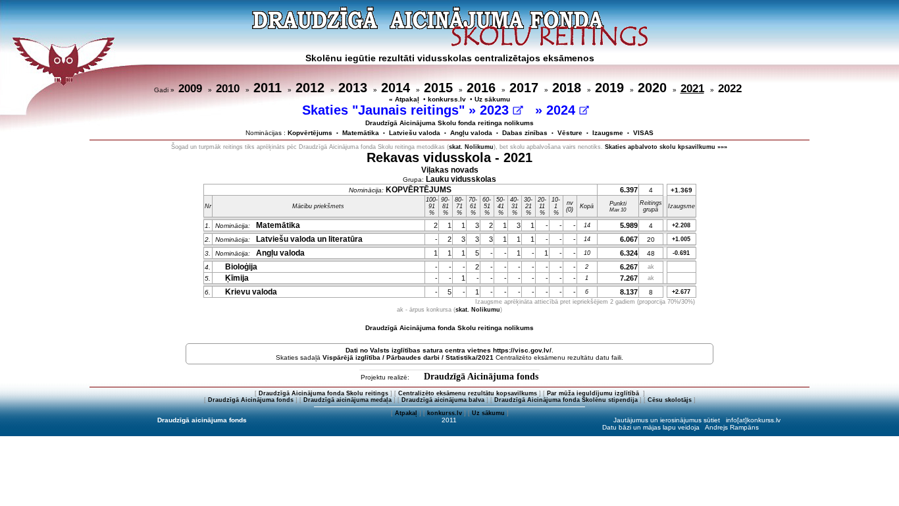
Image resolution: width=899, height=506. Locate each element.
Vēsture (569, 132)
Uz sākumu (492, 99)
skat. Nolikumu (471, 147)
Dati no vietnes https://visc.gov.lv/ (449, 350)
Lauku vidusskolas (461, 179)
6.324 (629, 253)
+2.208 (681, 225)
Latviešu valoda (414, 132)
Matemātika (360, 132)
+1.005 (681, 239)
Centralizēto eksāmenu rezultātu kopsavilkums (467, 393)
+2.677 (681, 292)
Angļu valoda (471, 132)
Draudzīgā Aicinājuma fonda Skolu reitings (323, 393)
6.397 (629, 190)
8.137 (629, 292)
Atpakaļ (406, 413)
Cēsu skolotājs (670, 400)
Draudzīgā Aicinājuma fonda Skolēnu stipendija (566, 400)
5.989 (629, 225)
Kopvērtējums (310, 132)
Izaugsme (607, 132)
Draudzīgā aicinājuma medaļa (347, 400)
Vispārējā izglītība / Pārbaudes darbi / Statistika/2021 (408, 357)
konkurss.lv (447, 99)
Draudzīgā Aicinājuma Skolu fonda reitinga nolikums (449, 122)
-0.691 (681, 253)
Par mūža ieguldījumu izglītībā (594, 393)
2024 (562, 110)
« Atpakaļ (404, 99)
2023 (496, 110)
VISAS (643, 132)
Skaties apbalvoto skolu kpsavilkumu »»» (666, 147)
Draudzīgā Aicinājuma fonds (481, 376)
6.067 (629, 239)
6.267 (629, 267)
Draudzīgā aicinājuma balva (442, 400)
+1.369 (681, 190)
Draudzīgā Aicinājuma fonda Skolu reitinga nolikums (449, 327)
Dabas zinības (525, 132)
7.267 (629, 278)
